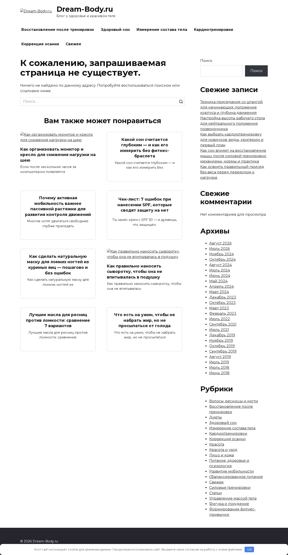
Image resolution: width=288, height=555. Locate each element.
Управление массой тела (232, 498)
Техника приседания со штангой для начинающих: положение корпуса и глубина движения (231, 107)
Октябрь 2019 (222, 346)
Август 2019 (220, 357)
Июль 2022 (219, 319)
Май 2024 (218, 281)
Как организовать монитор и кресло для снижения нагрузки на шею (58, 154)
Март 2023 (219, 308)
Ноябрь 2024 (221, 254)
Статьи (215, 493)
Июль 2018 (219, 367)
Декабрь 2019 (222, 335)
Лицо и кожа (221, 455)
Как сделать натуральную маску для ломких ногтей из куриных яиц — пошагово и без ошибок (58, 264)
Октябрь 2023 (222, 303)
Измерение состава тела (162, 29)
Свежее (73, 44)
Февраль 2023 (222, 313)
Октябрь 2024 (222, 259)
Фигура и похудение (229, 504)
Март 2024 (219, 292)
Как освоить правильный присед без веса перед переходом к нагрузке (232, 172)
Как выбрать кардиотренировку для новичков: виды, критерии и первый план (231, 139)
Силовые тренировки (230, 487)
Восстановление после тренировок (57, 29)
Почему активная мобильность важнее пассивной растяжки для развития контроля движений (58, 206)
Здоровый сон (115, 29)
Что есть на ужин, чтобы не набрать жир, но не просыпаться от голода (144, 320)
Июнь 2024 (219, 276)
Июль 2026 (219, 249)
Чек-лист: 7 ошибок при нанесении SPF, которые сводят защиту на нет (144, 205)
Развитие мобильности (231, 471)
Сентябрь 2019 (222, 351)
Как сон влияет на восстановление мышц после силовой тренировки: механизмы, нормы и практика (233, 155)
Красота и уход (223, 450)
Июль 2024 (219, 270)
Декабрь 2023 (222, 297)
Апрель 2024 (221, 286)
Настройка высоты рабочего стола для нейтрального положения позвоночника (232, 123)
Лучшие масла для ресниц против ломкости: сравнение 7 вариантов (58, 320)
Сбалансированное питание (236, 477)
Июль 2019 (219, 362)
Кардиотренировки (213, 29)
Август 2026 (220, 243)
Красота (216, 444)
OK (249, 549)
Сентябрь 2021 (222, 324)
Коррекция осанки (40, 44)
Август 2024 (220, 265)
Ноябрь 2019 (221, 340)
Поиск (206, 61)
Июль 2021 (219, 330)
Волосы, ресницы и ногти (233, 401)
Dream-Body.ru (84, 9)
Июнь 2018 (219, 373)
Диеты (215, 417)
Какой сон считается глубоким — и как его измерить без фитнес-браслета (144, 147)
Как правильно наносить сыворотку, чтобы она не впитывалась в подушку (134, 271)
